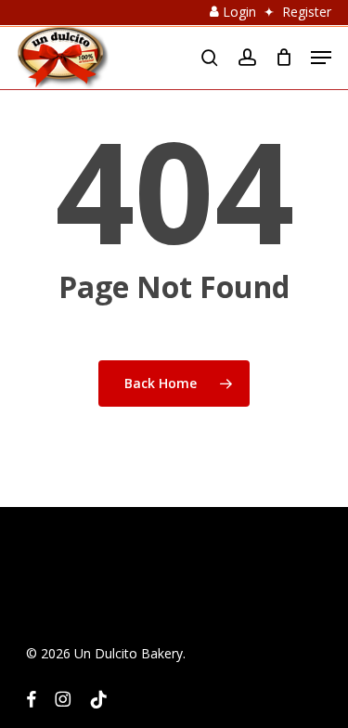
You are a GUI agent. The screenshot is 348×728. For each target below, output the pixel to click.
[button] (321, 57)
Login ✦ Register (275, 11)
